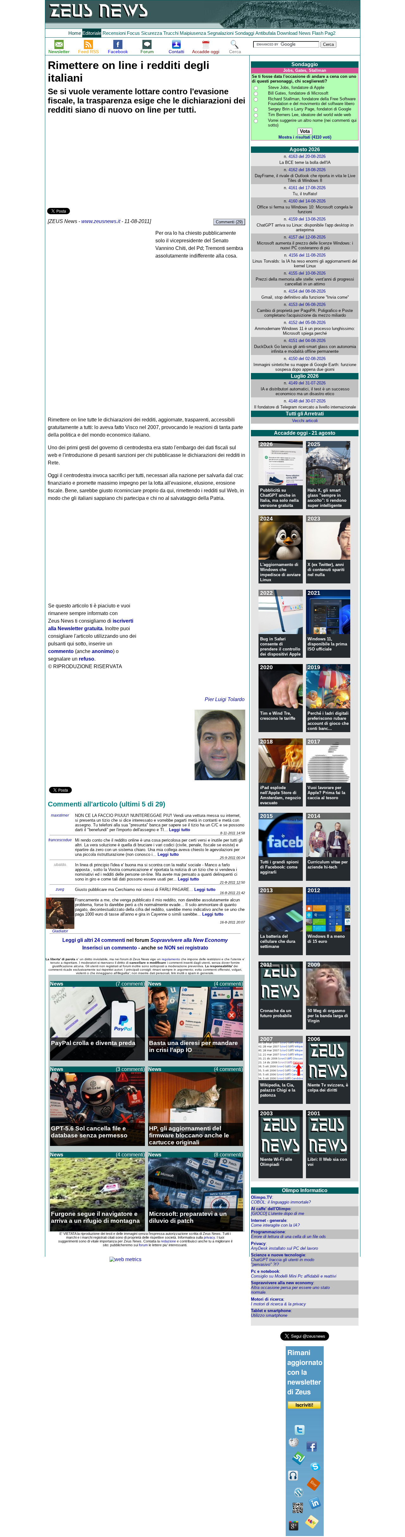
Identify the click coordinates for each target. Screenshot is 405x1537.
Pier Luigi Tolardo (225, 699)
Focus (133, 33)
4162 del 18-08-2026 (307, 169)
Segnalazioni (220, 33)
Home (74, 33)
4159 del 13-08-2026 (307, 219)
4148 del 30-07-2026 (307, 401)
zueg (60, 889)
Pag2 (330, 33)
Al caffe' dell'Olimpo (270, 1208)
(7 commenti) (130, 983)
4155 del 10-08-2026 (307, 273)
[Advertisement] (94, 162)
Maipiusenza (193, 33)
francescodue (60, 840)
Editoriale (91, 33)
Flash (317, 33)
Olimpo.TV (261, 1197)
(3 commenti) (130, 1069)
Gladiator (60, 931)
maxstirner (60, 815)
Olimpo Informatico (304, 1190)
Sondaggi (244, 33)
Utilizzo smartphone (269, 1315)
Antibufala (265, 33)
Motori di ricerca (267, 1299)
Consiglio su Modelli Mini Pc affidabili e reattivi (293, 1276)
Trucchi (170, 33)
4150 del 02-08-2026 (307, 358)
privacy (209, 1237)
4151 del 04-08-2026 (307, 340)
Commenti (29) (229, 222)
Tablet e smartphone (271, 1310)
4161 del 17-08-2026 (307, 187)
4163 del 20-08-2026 (307, 156)
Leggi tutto (179, 829)
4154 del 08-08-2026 (307, 291)
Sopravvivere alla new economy (282, 1282)
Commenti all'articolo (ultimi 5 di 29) (106, 804)
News (305, 33)
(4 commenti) (228, 983)
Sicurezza (151, 33)
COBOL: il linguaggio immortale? (281, 1202)
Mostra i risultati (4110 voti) (304, 137)
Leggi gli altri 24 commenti (93, 940)
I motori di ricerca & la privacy (278, 1304)
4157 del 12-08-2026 (307, 237)
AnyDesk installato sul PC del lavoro (284, 1248)
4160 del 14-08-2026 (307, 201)
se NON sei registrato (182, 947)
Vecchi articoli (305, 420)
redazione (168, 1241)
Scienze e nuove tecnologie (278, 1255)
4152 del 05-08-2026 (307, 322)
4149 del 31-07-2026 (307, 383)
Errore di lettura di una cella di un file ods (288, 1236)
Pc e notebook (265, 1271)
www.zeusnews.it (100, 221)
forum (143, 1245)
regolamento (171, 959)
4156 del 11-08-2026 (307, 255)
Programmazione (268, 1231)
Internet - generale (268, 1220)
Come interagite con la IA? (275, 1225)
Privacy (258, 1243)
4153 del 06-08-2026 (307, 304)
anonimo (102, 651)
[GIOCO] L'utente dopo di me (277, 1213)
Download (287, 33)
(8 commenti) (228, 1154)
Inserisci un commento (109, 947)
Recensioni (114, 33)
